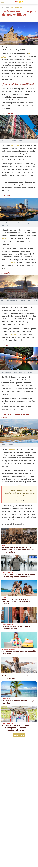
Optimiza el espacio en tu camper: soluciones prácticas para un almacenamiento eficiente (16, 727)
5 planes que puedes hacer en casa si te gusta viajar (18, 652)
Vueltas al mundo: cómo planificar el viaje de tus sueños (17, 677)
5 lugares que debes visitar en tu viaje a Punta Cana (18, 702)
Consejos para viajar (16, 7)
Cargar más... (19, 735)
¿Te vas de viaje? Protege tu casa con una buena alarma (17, 627)
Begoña (13, 334)
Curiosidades (5, 7)
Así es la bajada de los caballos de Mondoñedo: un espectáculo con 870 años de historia (17, 549)
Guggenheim (11, 262)
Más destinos (5, 698)
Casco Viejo (14, 145)
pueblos (12, 449)
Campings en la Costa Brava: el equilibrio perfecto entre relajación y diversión (17, 601)
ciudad (4, 238)
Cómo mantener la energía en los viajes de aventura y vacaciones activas (18, 575)
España (3, 545)
